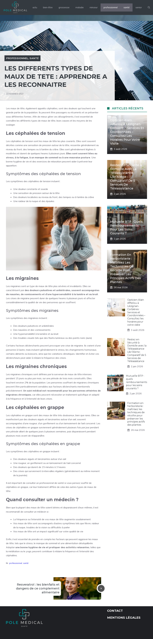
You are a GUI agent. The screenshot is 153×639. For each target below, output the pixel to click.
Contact (115, 611)
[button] (149, 7)
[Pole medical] (15, 7)
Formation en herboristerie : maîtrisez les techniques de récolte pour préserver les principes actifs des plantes (136, 414)
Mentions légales (123, 617)
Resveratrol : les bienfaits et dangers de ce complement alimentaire (37, 588)
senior (139, 7)
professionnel (111, 7)
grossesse (64, 7)
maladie (79, 7)
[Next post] (101, 588)
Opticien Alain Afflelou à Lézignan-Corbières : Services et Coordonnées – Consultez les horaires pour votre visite (127, 131)
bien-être (48, 7)
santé (127, 7)
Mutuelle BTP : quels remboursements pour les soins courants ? (136, 382)
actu (35, 7)
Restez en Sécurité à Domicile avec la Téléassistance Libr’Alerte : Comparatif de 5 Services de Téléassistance (126, 176)
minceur (94, 7)
